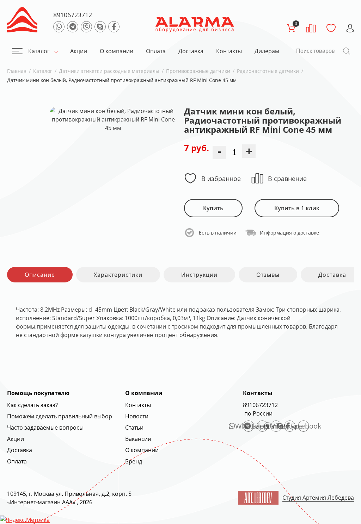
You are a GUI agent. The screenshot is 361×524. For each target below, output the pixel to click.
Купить (213, 208)
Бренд (133, 461)
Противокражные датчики (198, 71)
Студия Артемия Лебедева (318, 497)
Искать (346, 51)
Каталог (39, 51)
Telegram (262, 426)
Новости (136, 416)
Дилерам (267, 51)
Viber (276, 426)
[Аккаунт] (350, 28)
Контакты (229, 51)
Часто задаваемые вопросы (45, 427)
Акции (78, 51)
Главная (16, 71)
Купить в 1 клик (296, 208)
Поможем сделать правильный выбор (59, 416)
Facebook (303, 426)
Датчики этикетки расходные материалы (109, 71)
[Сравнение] (311, 28)
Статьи (134, 427)
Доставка (190, 51)
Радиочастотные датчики (268, 71)
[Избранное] (331, 28)
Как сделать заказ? (32, 405)
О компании (116, 51)
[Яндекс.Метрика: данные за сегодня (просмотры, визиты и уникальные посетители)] (25, 520)
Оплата (156, 51)
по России (258, 413)
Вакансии (138, 439)
